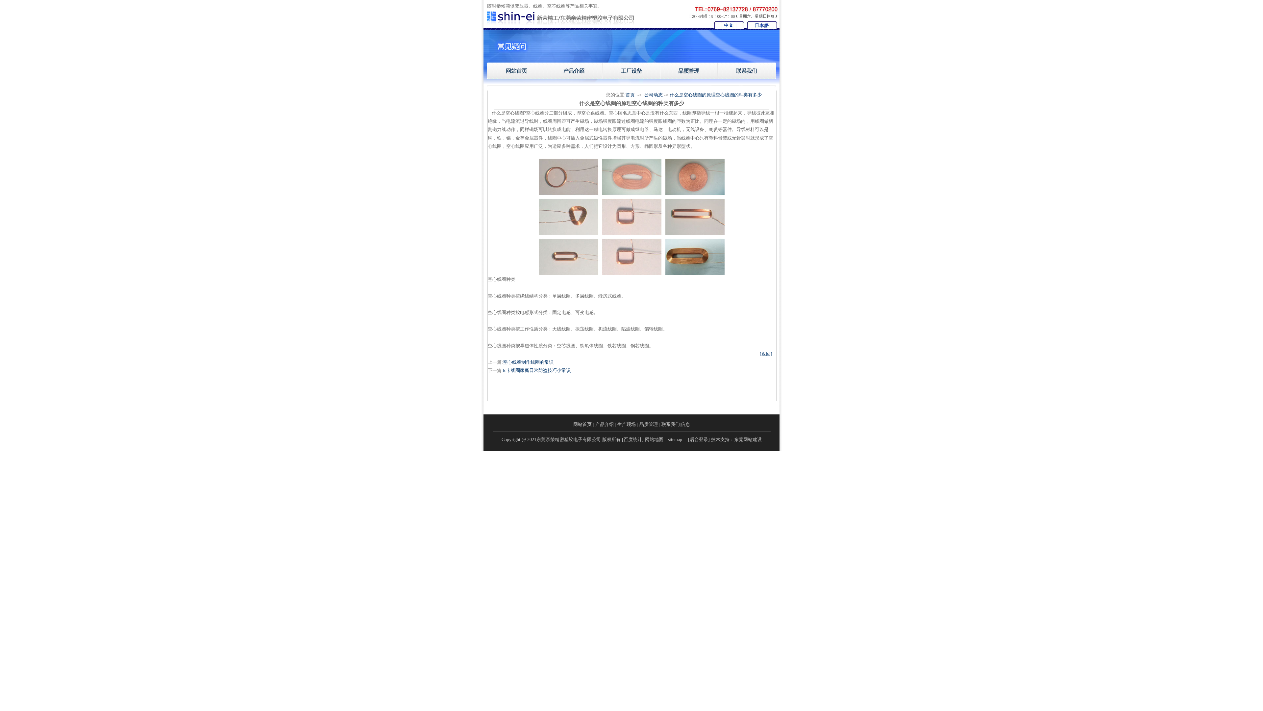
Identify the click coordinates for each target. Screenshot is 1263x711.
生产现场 (626, 424)
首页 (630, 94)
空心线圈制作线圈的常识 (528, 362)
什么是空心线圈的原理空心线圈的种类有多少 (716, 94)
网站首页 (582, 424)
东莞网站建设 (748, 439)
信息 (685, 424)
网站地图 (654, 439)
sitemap (675, 439)
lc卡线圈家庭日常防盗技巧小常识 (537, 370)
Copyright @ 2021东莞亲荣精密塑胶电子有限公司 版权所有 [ (563, 439)
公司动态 (653, 94)
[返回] (766, 354)
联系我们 (670, 424)
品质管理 (648, 424)
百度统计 (633, 439)
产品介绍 (604, 424)
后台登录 (699, 439)
